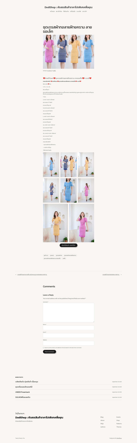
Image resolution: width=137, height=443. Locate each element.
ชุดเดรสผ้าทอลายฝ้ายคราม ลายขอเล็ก (52, 258)
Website (45, 340)
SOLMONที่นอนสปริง (22, 397)
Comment (45, 302)
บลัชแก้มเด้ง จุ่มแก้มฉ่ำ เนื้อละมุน (26, 382)
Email (44, 332)
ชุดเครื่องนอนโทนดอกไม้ (23, 387)
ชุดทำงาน (46, 255)
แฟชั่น (54, 71)
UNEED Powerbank (22, 392)
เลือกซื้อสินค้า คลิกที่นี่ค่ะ (68, 245)
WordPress (119, 438)
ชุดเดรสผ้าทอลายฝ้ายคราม (70, 255)
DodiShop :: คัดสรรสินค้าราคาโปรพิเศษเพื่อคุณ (68, 7)
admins (50, 71)
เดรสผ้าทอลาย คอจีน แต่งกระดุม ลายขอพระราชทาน (32, 274)
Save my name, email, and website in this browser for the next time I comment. (63, 348)
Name (44, 324)
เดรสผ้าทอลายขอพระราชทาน (111, 274)
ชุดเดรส (52, 255)
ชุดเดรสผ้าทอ (59, 255)
